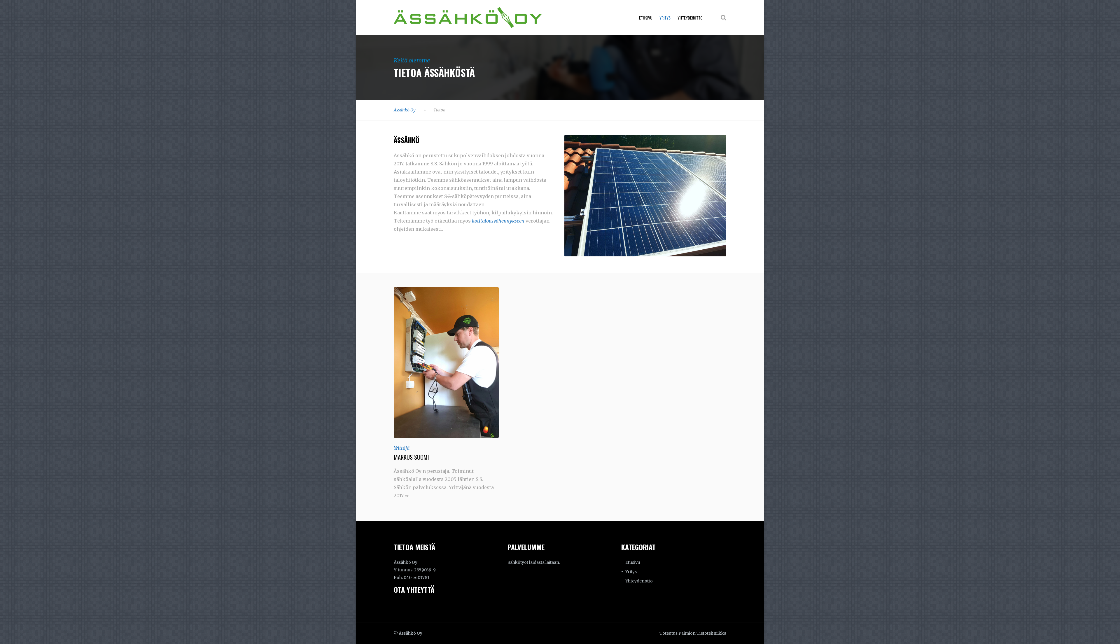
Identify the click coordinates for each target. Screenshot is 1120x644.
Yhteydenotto (690, 18)
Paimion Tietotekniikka (702, 633)
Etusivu (645, 18)
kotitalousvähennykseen (498, 221)
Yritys (665, 18)
